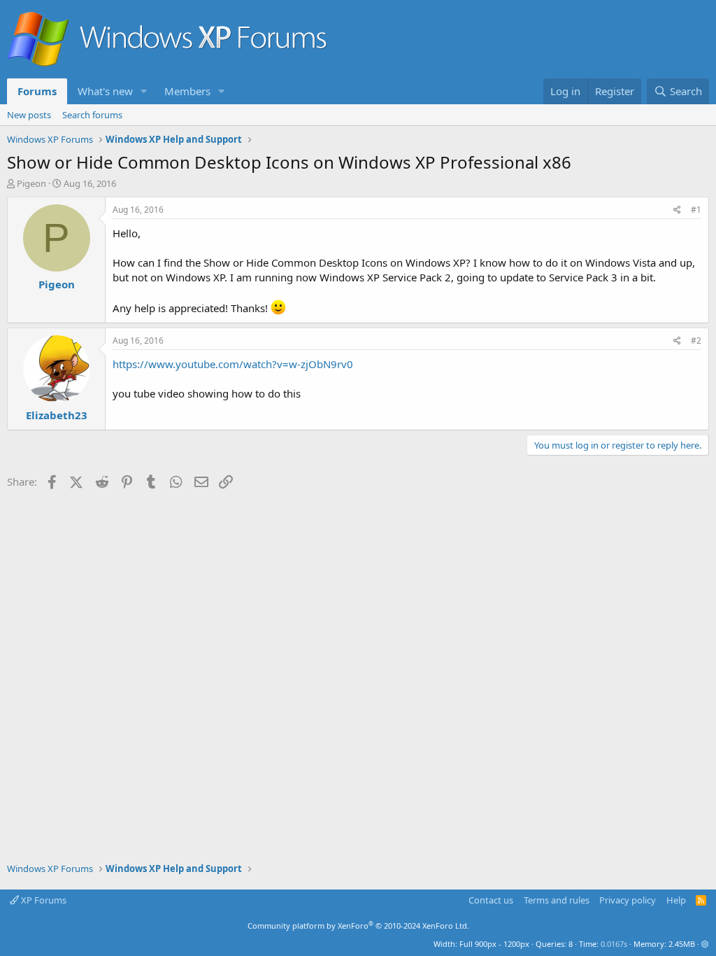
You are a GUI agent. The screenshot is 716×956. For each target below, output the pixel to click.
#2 (696, 340)
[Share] (677, 210)
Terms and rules (556, 900)
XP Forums (42, 900)
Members (187, 91)
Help (676, 900)
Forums (37, 91)
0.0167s (614, 944)
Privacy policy (627, 900)
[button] (144, 91)
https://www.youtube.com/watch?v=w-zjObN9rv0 (233, 364)
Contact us (490, 900)
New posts (29, 114)
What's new (105, 91)
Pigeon (31, 183)
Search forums (92, 114)
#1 (696, 210)
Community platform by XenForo (358, 925)
